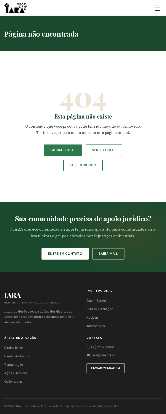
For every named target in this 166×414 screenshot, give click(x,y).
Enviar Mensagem (105, 368)
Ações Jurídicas (15, 373)
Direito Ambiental (17, 356)
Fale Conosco (83, 165)
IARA (18, 406)
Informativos (95, 326)
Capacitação (13, 365)
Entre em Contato (65, 254)
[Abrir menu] (157, 7)
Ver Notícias (104, 150)
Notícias (92, 317)
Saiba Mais (108, 254)
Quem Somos (96, 301)
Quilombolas (13, 382)
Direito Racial (13, 348)
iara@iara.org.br (104, 355)
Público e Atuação (99, 309)
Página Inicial (63, 150)
